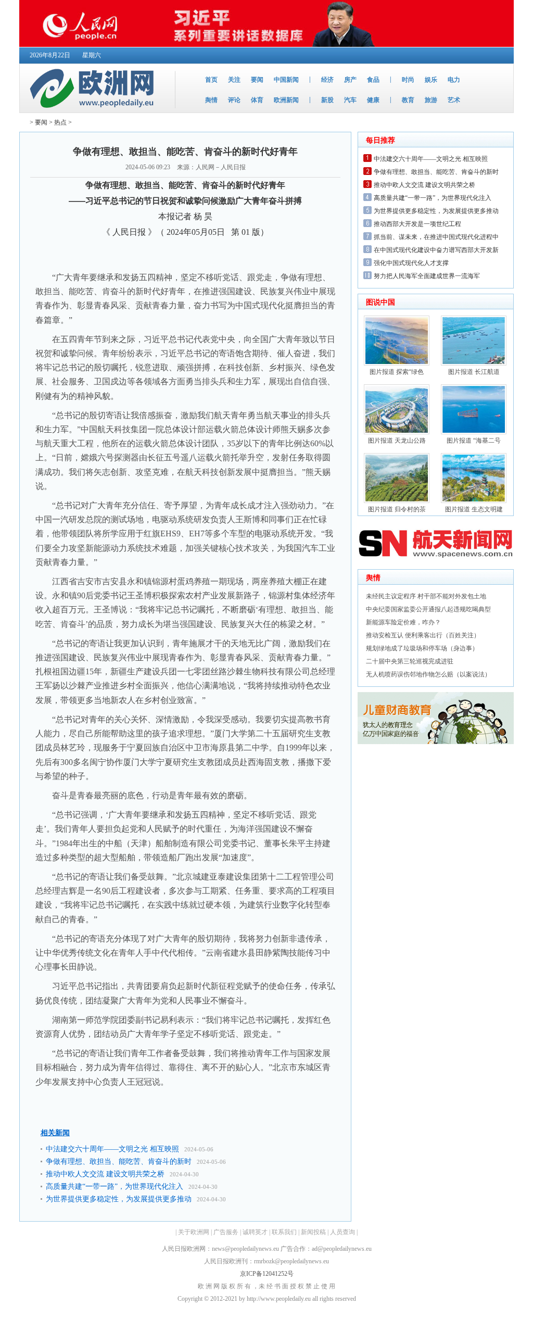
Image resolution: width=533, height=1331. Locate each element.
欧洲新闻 (286, 100)
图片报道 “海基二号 (474, 440)
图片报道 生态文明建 (474, 509)
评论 (234, 100)
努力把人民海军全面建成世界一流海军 (427, 276)
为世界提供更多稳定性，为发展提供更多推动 (119, 1199)
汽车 (350, 100)
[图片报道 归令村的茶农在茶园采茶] (396, 501)
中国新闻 (286, 79)
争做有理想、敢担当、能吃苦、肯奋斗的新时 (119, 1161)
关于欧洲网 (193, 1232)
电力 (454, 79)
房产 (350, 79)
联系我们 (284, 1232)
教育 (408, 100)
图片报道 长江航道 (474, 371)
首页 (211, 79)
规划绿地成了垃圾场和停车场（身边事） (422, 648)
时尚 (408, 79)
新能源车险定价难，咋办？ (403, 622)
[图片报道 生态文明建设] (473, 501)
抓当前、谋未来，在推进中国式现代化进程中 (436, 237)
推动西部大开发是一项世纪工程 (417, 224)
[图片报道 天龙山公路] (396, 432)
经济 (327, 79)
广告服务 (225, 1232)
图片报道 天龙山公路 (397, 440)
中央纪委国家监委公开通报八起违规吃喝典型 (428, 609)
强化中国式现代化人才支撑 (411, 263)
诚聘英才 (255, 1232)
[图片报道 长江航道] (473, 363)
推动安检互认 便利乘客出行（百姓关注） (423, 635)
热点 (60, 122)
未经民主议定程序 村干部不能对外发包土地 (426, 596)
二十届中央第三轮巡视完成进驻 (409, 661)
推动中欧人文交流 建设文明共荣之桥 (105, 1174)
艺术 (454, 100)
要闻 (257, 79)
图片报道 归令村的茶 (397, 509)
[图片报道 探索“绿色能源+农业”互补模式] (396, 363)
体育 (257, 100)
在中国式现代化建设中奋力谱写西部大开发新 (436, 250)
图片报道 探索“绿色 (397, 371)
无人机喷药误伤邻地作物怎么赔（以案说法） (428, 674)
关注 (234, 79)
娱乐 (431, 79)
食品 (373, 79)
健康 (373, 100)
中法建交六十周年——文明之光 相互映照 (112, 1149)
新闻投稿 (313, 1232)
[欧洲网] (94, 110)
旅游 (431, 100)
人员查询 (342, 1232)
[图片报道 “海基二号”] (473, 432)
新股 (327, 100)
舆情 (211, 100)
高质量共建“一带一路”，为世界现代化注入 (114, 1186)
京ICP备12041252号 (267, 1273)
